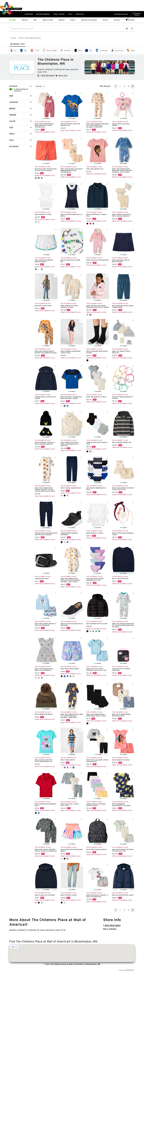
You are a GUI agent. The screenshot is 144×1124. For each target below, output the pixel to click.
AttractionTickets (137, 14)
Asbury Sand (62, 858)
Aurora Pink (62, 495)
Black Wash (62, 902)
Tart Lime (42, 178)
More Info (62, 75)
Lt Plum (64, 767)
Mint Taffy (67, 767)
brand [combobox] (12, 109)
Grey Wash (64, 902)
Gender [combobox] (12, 115)
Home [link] (72, 20)
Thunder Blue (99, 631)
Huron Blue (64, 406)
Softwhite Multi (42, 269)
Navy (67, 542)
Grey (64, 542)
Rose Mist (90, 315)
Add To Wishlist (55, 93)
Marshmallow (36, 678)
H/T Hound (87, 315)
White (39, 222)
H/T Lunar (67, 495)
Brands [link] (117, 20)
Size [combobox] (11, 128)
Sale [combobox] (11, 140)
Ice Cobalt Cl (90, 631)
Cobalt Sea (36, 269)
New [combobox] (11, 96)
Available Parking (121, 14)
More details (109, 929)
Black (87, 223)
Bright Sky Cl (64, 676)
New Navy (67, 406)
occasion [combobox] (13, 147)
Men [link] (35, 20)
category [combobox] (13, 102)
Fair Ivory (62, 406)
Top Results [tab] (17, 44)
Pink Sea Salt (42, 678)
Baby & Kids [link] (48, 20)
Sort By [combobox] (38, 86)
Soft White (39, 269)
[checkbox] (14, 50)
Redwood (90, 223)
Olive (93, 631)
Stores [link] (105, 20)
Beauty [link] (62, 20)
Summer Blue (73, 767)
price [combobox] (11, 134)
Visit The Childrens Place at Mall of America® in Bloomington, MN (72, 964)
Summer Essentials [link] (89, 20)
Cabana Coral (36, 178)
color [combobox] (12, 121)
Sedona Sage (96, 631)
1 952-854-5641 (47, 75)
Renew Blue (39, 178)
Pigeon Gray (70, 767)
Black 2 (87, 723)
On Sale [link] (12, 20)
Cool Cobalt (67, 676)
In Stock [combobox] (13, 86)
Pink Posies (73, 676)
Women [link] (25, 20)
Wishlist (131, 20)
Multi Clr (36, 222)
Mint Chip (70, 676)
